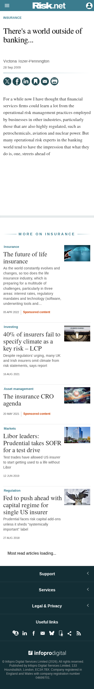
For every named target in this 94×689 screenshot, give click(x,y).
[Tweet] (7, 81)
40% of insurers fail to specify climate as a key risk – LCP (31, 341)
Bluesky (52, 633)
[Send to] (45, 81)
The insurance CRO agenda (28, 399)
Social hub (70, 633)
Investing (11, 327)
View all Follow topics (16, 633)
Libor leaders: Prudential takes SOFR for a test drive (32, 442)
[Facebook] (17, 81)
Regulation (12, 490)
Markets (10, 428)
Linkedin (25, 633)
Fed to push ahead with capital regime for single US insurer (32, 504)
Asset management (18, 389)
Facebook (34, 633)
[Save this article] (36, 81)
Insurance (12, 18)
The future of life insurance (25, 257)
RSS (79, 633)
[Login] (88, 5)
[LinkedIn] (26, 81)
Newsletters (43, 633)
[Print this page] (54, 81)
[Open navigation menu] (5, 6)
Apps (61, 633)
